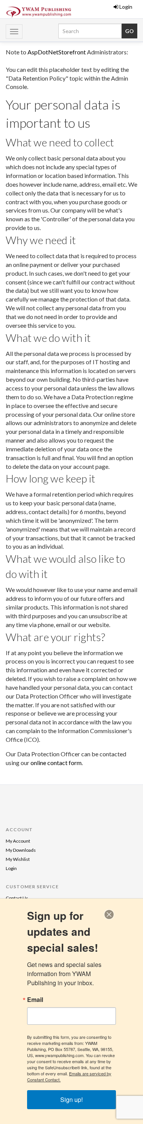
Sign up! (71, 1099)
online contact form (56, 762)
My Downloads (21, 850)
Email (35, 1000)
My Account (18, 841)
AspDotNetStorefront (56, 52)
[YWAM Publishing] (39, 12)
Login (125, 6)
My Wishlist (18, 859)
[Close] (109, 914)
